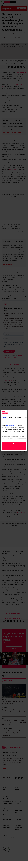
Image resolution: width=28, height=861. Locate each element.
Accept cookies (14, 443)
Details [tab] (11, 417)
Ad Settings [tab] (18, 417)
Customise (14, 448)
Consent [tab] (4, 417)
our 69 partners (10, 425)
